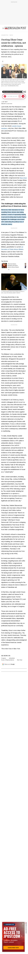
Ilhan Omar (23, 178)
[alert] (13, 937)
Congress (3, 658)
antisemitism (12, 658)
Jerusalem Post (4, 35)
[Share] (2, 61)
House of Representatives (7, 660)
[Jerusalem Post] (15, 28)
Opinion (11, 35)
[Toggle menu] (3, 28)
